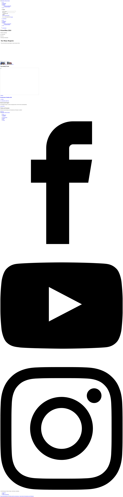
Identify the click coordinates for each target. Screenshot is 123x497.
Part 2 (13, 64)
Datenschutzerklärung (5, 494)
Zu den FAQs (2, 106)
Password (3, 12)
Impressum (4, 492)
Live (3, 2)
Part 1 (6, 64)
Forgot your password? (5, 15)
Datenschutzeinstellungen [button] (4, 496)
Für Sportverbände (7, 6)
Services (3, 22)
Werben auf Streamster (7, 5)
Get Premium (4, 18)
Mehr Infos (2, 111)
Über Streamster (4, 117)
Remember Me (5, 13)
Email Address (4, 11)
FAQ (3, 7)
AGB (3, 493)
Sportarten (3, 4)
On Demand (4, 3)
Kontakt (3, 120)
